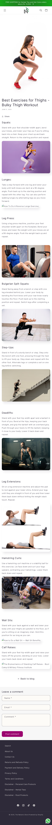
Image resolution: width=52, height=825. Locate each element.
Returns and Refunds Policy (17, 762)
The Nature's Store (21, 815)
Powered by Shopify (36, 815)
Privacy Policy (11, 773)
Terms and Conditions (14, 779)
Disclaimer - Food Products (16, 795)
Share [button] (7, 116)
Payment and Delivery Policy (17, 768)
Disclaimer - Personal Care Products (20, 784)
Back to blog (27, 678)
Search (8, 746)
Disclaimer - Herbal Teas (15, 790)
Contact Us (9, 757)
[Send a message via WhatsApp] (48, 821)
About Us (9, 751)
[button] (4, 10)
